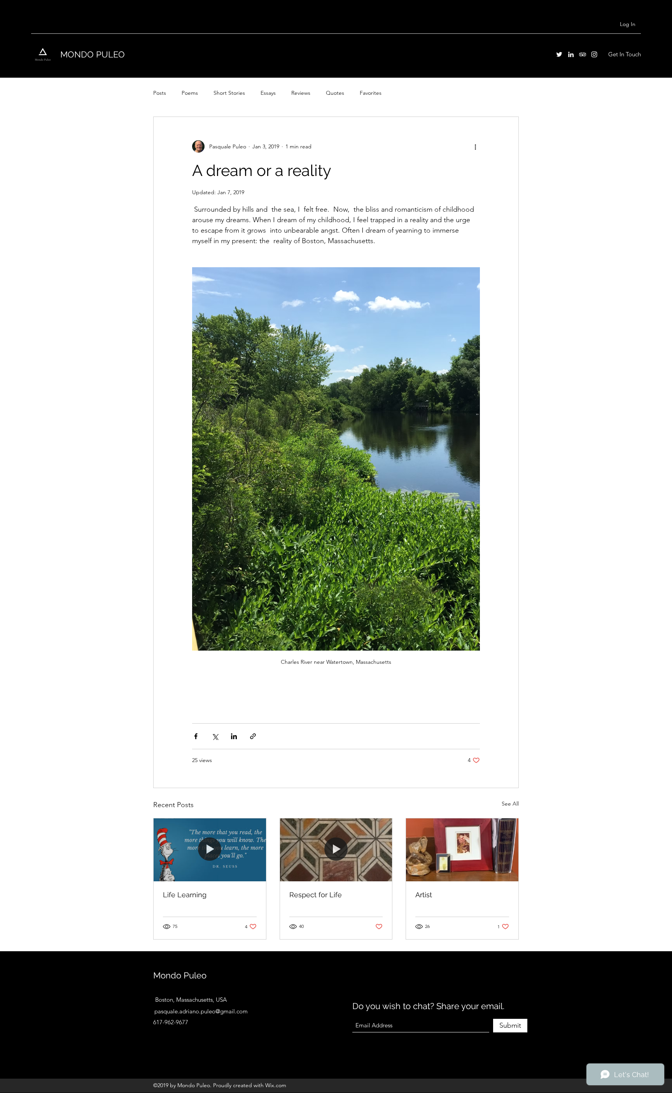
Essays (268, 92)
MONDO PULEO (92, 54)
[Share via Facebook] (196, 736)
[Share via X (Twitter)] (215, 736)
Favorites (371, 92)
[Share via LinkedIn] (234, 736)
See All (510, 803)
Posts (159, 92)
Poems (190, 92)
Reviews (300, 92)
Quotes (335, 92)
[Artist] (462, 849)
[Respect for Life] (336, 849)
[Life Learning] (210, 849)
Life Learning (184, 895)
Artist (423, 895)
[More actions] (475, 146)
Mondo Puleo (179, 975)
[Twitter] (559, 54)
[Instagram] (594, 54)
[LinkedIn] (571, 54)
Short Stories (229, 92)
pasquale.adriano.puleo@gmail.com (201, 1011)
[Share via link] (253, 736)
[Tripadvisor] (582, 54)
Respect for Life (315, 895)
